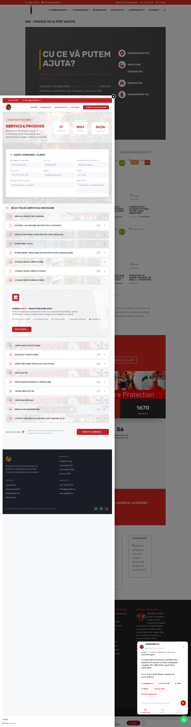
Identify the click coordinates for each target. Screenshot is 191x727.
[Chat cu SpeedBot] (184, 720)
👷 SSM (178, 683)
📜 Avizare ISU (158, 689)
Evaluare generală (148, 694)
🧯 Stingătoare (147, 683)
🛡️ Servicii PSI (164, 683)
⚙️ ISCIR (144, 689)
